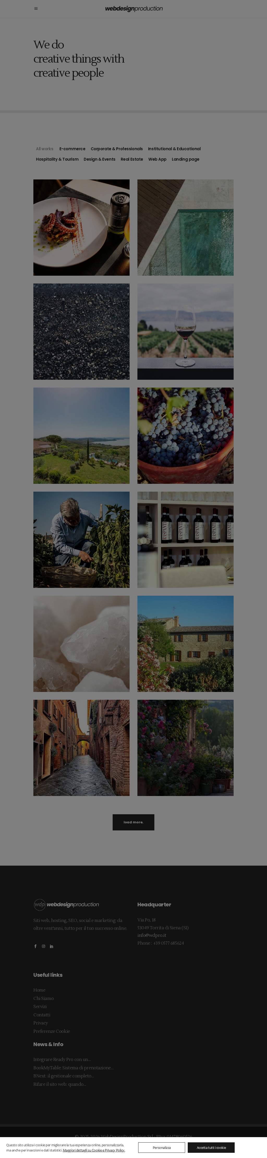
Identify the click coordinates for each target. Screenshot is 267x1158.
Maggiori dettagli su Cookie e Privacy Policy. (94, 1150)
